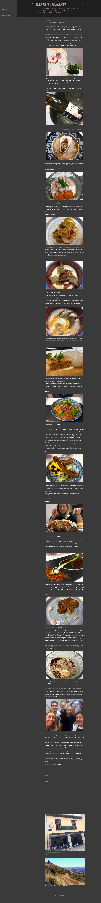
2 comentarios (51, 854)
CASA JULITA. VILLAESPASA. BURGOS (56, 886)
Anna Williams (62, 897)
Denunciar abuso (6, 15)
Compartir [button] (34, 20)
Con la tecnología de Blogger (60, 895)
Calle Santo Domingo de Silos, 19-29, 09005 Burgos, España (58, 777)
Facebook (47, 15)
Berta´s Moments (51, 4)
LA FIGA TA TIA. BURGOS (53, 852)
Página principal (40, 15)
